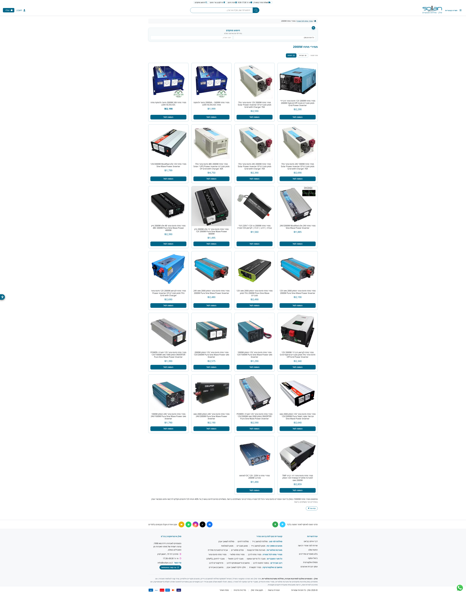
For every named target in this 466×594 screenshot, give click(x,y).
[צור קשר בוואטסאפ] (460, 588)
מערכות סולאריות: (274, 550)
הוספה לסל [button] (298, 117)
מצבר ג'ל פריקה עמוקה (256, 558)
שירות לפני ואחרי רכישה (308, 545)
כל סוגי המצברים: (274, 558)
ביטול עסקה (313, 558)
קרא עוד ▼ (312, 508)
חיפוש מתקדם (200, 2)
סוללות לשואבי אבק (226, 541)
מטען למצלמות (227, 545)
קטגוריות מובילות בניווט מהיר (269, 536)
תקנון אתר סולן (257, 590)
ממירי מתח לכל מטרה (305, 21)
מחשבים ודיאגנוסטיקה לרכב (238, 563)
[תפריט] (453, 10)
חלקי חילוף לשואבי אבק (236, 567)
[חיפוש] (256, 10)
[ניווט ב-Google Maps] (275, 524)
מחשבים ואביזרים (216, 567)
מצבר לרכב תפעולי (235, 558)
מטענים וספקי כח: (274, 545)
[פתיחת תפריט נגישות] (2, 297)
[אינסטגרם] (195, 524)
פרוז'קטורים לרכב (216, 563)
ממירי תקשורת (255, 567)
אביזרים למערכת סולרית (218, 550)
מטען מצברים (242, 545)
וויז (216, 2)
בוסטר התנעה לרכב (261, 563)
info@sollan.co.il (165, 562)
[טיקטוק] (202, 524)
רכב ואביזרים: (276, 563)
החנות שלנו (313, 549)
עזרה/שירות (312, 536)
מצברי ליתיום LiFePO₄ (215, 558)
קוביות (301, 55)
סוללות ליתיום (243, 541)
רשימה (289, 55)
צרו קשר (177, 562)
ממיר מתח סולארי (237, 554)
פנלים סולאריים (237, 550)
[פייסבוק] (209, 524)
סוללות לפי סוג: (275, 541)
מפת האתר (224, 590)
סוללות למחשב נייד (260, 541)
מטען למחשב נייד (258, 545)
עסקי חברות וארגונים (309, 566)
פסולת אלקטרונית (310, 562)
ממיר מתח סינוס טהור (217, 554)
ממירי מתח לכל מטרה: (272, 554)
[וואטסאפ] (188, 524)
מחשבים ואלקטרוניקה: (272, 567)
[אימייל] (181, 524)
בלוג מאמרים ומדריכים (308, 554)
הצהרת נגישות (274, 590)
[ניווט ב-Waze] (282, 524)
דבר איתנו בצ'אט (311, 541)
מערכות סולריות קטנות (256, 550)
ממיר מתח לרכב (254, 554)
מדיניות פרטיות (240, 590)
